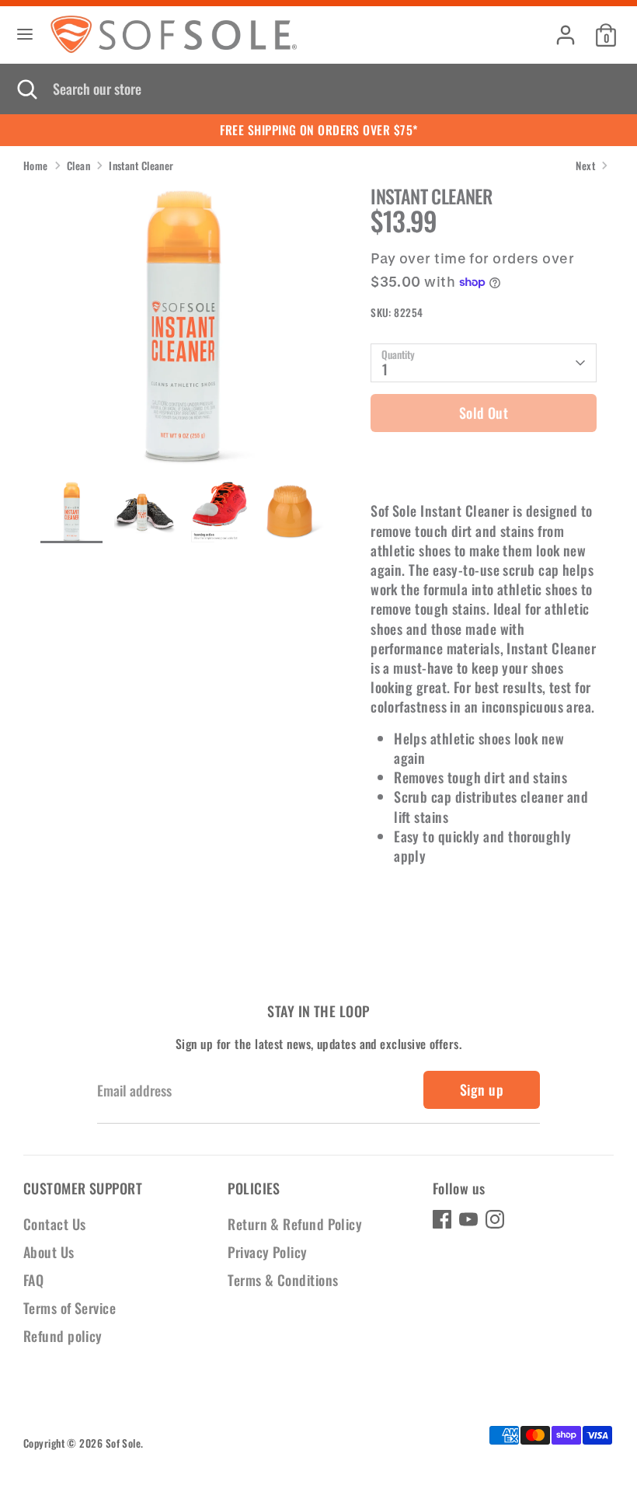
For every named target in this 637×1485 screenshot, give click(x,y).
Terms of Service (69, 1308)
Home (35, 166)
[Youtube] (468, 1219)
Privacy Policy (267, 1252)
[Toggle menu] (24, 35)
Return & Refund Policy (295, 1224)
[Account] (565, 29)
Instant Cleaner (141, 166)
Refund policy (63, 1336)
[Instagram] (495, 1219)
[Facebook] (442, 1219)
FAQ (33, 1280)
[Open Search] (26, 88)
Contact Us (54, 1224)
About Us (49, 1252)
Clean (78, 166)
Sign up (481, 1089)
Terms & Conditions (283, 1280)
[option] (182, 333)
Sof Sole (123, 1443)
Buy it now (484, 461)
